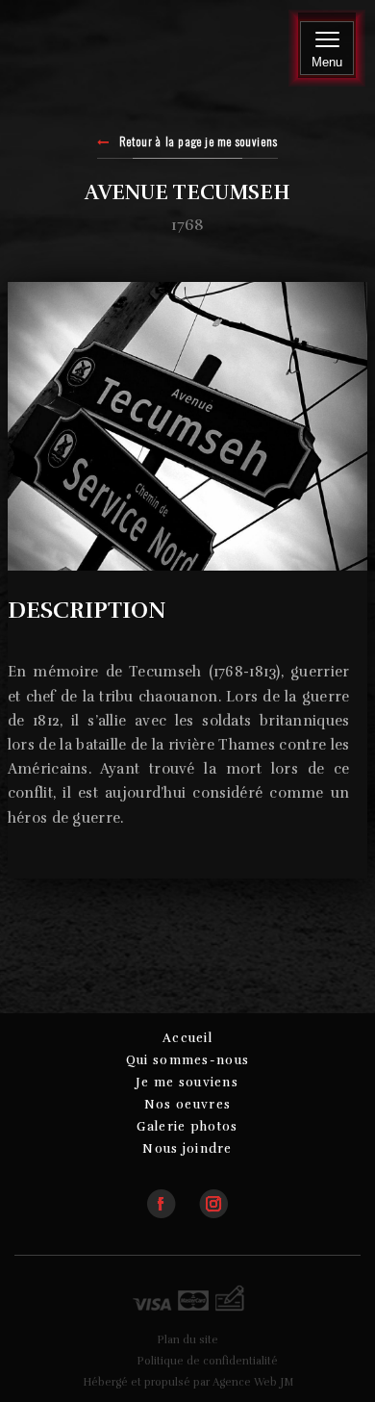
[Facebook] (171, 1195)
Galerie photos (187, 1126)
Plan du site (187, 1340)
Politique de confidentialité (207, 1361)
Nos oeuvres (187, 1104)
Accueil (187, 1038)
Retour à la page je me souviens (198, 142)
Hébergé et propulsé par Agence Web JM (188, 1382)
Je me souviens (187, 1082)
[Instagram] (213, 1195)
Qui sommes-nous (188, 1060)
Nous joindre (187, 1149)
